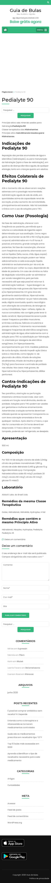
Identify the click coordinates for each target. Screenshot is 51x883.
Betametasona (32, 667)
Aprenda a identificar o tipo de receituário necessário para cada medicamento (24, 757)
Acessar (11, 803)
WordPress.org (15, 822)
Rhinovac (29, 674)
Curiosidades (14, 785)
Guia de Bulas (25, 10)
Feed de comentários (18, 816)
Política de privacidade (39, 878)
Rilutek (20, 661)
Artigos (11, 778)
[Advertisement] (25, 61)
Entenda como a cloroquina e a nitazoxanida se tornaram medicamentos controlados (23, 724)
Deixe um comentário (14, 539)
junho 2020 (13, 692)
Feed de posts (14, 809)
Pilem (22, 655)
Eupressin (22, 648)
